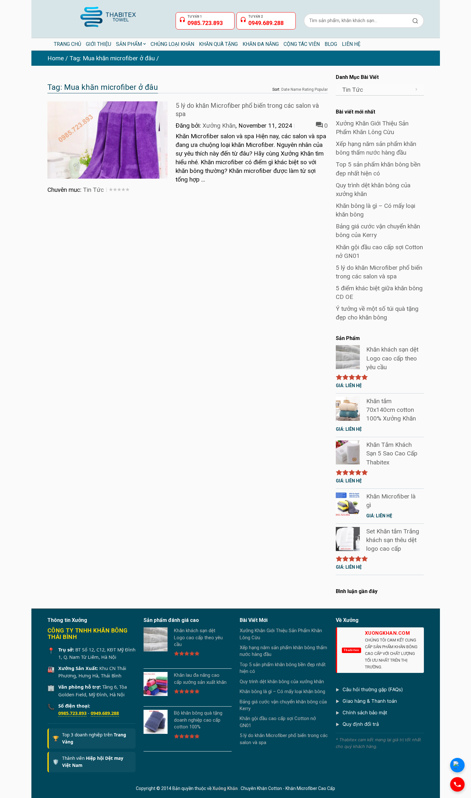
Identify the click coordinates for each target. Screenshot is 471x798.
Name (296, 89)
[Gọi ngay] (457, 784)
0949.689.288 (105, 713)
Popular (321, 89)
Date (285, 89)
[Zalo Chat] (457, 765)
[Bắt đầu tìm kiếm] (415, 20)
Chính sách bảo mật (365, 712)
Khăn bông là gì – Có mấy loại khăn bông (282, 691)
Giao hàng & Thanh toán (370, 701)
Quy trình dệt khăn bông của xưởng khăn (282, 681)
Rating (308, 89)
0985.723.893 (72, 713)
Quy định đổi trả (361, 724)
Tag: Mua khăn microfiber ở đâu (112, 58)
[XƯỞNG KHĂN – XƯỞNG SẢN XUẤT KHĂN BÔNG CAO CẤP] (107, 14)
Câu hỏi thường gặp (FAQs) (373, 689)
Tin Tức (93, 189)
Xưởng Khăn (219, 125)
